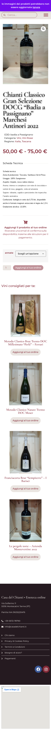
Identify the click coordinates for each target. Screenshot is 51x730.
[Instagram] (46, 669)
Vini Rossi (27, 138)
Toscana (26, 141)
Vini (19, 138)
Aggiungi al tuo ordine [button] (25, 352)
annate (9, 253)
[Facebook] (38, 669)
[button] (43, 28)
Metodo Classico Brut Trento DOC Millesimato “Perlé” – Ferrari (25, 342)
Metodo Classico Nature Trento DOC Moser (25, 411)
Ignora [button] (36, 7)
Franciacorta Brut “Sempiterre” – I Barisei (25, 479)
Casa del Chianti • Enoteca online (23, 597)
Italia (18, 141)
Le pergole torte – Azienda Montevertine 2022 (25, 547)
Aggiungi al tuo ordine (28, 267)
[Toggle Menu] (46, 15)
